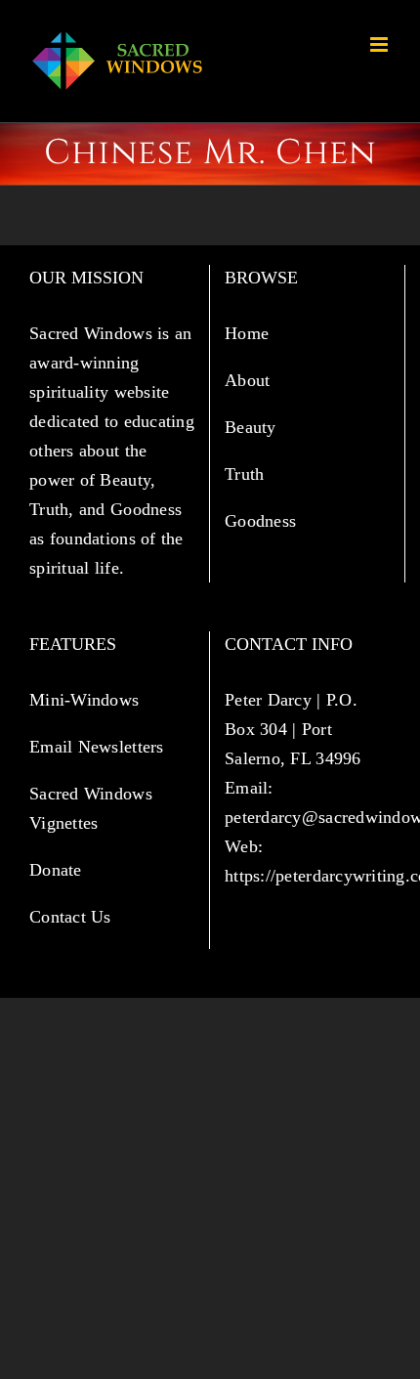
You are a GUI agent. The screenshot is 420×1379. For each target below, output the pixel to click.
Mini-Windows (84, 700)
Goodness (263, 521)
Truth (247, 474)
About (250, 380)
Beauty (253, 427)
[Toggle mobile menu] (380, 44)
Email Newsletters (99, 746)
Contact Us (70, 917)
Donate (55, 870)
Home (249, 333)
